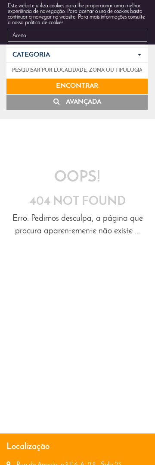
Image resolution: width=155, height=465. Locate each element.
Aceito (19, 35)
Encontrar (77, 86)
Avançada (82, 102)
